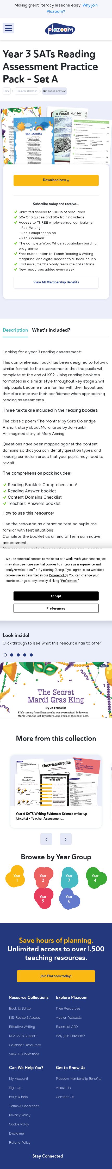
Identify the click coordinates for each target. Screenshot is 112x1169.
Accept (56, 596)
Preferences (55, 608)
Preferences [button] (69, 581)
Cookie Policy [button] (58, 575)
